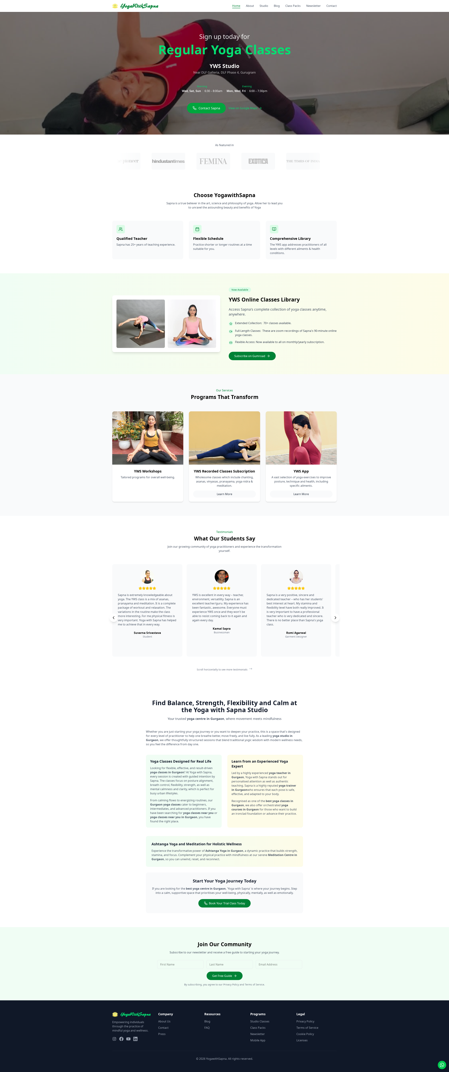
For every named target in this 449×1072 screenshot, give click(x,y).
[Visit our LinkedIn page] (135, 1039)
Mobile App (257, 1040)
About (250, 6)
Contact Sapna (209, 108)
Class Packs (293, 6)
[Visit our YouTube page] (128, 1039)
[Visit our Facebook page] (121, 1039)
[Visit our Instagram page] (114, 1039)
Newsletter (313, 6)
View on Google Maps (243, 108)
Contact (331, 6)
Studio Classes (259, 1021)
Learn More (224, 494)
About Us (164, 1021)
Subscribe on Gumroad (249, 356)
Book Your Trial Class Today (227, 903)
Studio (264, 6)
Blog (277, 6)
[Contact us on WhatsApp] (442, 1065)
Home (236, 6)
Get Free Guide (222, 976)
